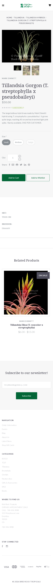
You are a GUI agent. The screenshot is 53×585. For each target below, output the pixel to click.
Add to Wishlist (38, 177)
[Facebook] (2, 546)
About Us (5, 437)
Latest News (7, 441)
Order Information (9, 425)
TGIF (4, 462)
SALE (4, 487)
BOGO (5, 459)
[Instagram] (7, 546)
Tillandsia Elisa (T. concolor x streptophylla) (26, 326)
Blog (3, 433)
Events (4, 429)
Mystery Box (7, 479)
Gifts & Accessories (9, 483)
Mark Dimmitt (9, 78)
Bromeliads (6, 471)
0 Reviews (18, 108)
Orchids (5, 475)
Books (4, 491)
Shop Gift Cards (8, 445)
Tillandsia (5, 467)
